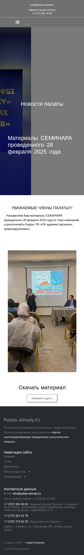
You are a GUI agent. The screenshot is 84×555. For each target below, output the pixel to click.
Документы (11, 466)
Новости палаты (42, 104)
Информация (12, 476)
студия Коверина (35, 542)
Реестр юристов (14, 471)
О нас (8, 461)
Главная (9, 456)
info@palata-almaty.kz (42, 5)
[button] (17, 22)
